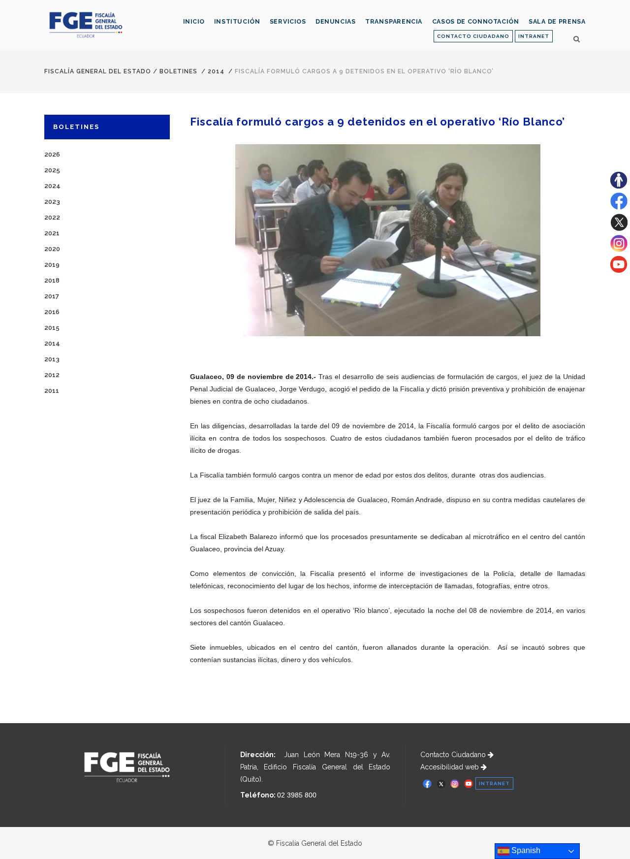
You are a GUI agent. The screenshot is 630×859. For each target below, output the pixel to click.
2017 (51, 296)
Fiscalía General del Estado (97, 71)
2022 (52, 217)
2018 (52, 280)
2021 (52, 233)
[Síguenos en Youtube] (619, 270)
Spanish (524, 850)
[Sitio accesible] (619, 186)
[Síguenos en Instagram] (619, 250)
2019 (52, 264)
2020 (52, 249)
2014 (216, 71)
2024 (52, 186)
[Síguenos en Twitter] (619, 228)
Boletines (178, 71)
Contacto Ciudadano (454, 755)
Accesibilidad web (450, 767)
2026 (52, 154)
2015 (52, 327)
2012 (52, 375)
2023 (52, 201)
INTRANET (533, 36)
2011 (51, 390)
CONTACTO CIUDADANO (473, 36)
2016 (52, 312)
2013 (52, 359)
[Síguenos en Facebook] (619, 207)
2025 (52, 170)
